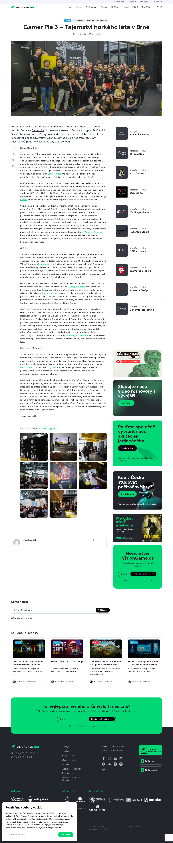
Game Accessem (28, 367)
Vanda (138, 826)
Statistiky (132, 2)
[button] (153, 633)
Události (115, 7)
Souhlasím (66, 834)
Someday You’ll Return (77, 335)
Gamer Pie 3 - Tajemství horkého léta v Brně (40, 14)
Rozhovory (91, 7)
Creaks (23, 199)
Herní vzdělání (130, 7)
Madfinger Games (76, 286)
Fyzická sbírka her (71, 769)
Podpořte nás (68, 755)
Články (104, 7)
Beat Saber (43, 264)
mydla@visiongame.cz (112, 750)
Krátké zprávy (144, 2)
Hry (69, 7)
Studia (79, 7)
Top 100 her (68, 773)
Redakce (65, 751)
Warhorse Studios (92, 232)
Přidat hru (158, 2)
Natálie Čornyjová (46, 428)
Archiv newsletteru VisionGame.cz (71, 779)
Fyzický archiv (119, 2)
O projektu (67, 746)
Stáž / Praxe (68, 760)
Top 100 (146, 7)
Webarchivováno (96, 826)
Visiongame (15, 14)
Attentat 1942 (50, 293)
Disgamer (51, 367)
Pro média (67, 764)
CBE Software (54, 173)
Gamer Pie (38, 130)
